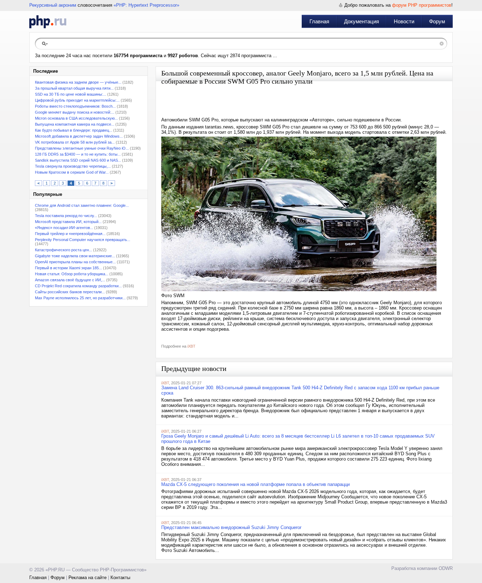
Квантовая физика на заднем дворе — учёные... (78, 82)
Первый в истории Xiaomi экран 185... (68, 268)
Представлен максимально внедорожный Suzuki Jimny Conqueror (231, 527)
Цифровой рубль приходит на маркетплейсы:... (77, 100)
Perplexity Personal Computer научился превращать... (82, 240)
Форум (437, 21)
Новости (404, 21)
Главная (319, 21)
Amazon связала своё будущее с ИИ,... (70, 280)
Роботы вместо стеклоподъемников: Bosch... (75, 106)
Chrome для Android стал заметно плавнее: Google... (82, 205)
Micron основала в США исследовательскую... (76, 118)
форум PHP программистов (421, 5)
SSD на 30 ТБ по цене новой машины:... (70, 94)
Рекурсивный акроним (52, 5)
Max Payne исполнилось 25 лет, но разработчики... (80, 298)
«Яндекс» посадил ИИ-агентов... (64, 228)
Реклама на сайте (87, 577)
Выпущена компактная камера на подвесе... (74, 124)
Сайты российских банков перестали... (70, 292)
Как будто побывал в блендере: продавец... (73, 130)
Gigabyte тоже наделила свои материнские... (75, 256)
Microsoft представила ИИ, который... (68, 222)
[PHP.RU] (47, 21)
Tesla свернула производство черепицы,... (73, 166)
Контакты (120, 577)
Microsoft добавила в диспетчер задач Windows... (79, 136)
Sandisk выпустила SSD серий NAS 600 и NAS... (78, 160)
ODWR (446, 568)
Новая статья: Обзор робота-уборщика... (71, 274)
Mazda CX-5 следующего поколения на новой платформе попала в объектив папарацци (255, 484)
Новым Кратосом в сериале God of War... (72, 172)
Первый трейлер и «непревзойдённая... (70, 234)
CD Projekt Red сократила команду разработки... (78, 286)
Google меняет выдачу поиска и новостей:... (74, 112)
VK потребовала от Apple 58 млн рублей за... (75, 142)
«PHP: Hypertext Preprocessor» (146, 5)
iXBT (191, 346)
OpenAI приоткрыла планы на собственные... (75, 262)
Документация (361, 21)
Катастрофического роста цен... (63, 250)
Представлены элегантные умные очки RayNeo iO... (82, 148)
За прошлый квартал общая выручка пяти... (74, 88)
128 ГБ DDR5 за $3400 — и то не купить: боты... (78, 154)
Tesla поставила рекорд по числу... (66, 216)
